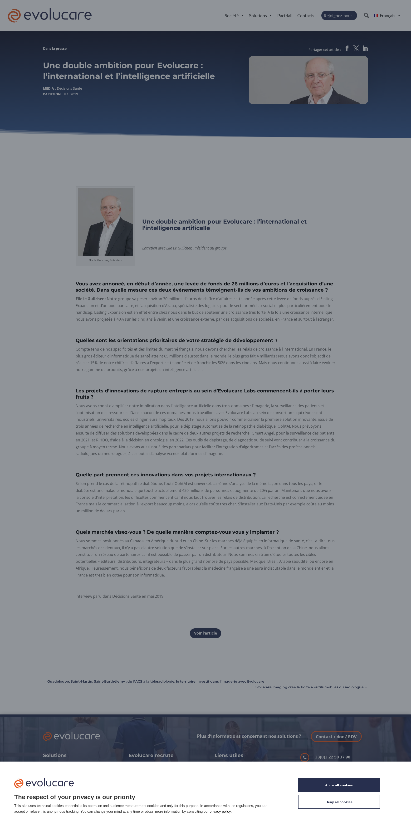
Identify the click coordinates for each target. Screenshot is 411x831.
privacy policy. (221, 811)
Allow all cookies (339, 785)
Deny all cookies (339, 802)
